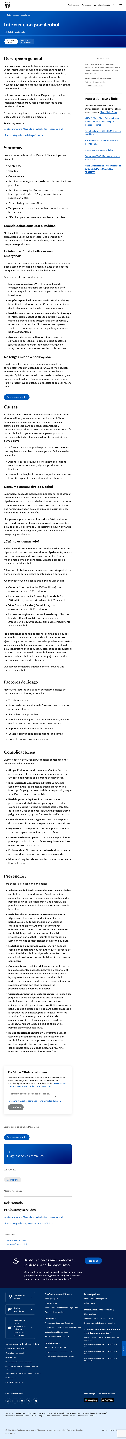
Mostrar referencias (13, 1190)
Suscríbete (16, 1107)
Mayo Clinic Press (108, 112)
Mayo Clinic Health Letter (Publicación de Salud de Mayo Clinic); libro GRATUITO (103, 168)
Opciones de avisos (95, 85)
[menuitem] (11, 41)
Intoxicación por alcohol (31, 24)
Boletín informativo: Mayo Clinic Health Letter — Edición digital (33, 128)
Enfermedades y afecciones (18, 15)
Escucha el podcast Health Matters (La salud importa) (103, 133)
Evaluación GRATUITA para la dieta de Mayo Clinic (102, 158)
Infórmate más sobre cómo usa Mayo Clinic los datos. (33, 1100)
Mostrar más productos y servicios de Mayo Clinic (27, 1223)
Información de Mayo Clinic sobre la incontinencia (101, 142)
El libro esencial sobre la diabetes (100, 149)
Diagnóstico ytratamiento (26, 41)
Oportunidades (99, 82)
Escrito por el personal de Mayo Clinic (21, 1126)
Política (88, 82)
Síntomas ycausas (11, 41)
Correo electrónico (17, 1098)
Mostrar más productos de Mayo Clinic (22, 135)
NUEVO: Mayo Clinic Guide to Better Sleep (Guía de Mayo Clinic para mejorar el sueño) (102, 121)
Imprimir (14, 1179)
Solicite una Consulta (16, 32)
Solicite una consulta (17, 397)
